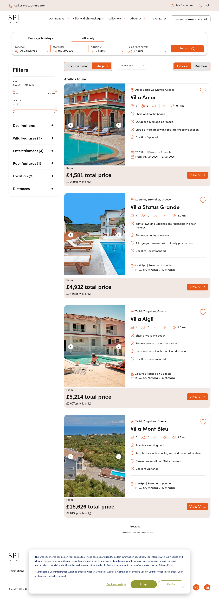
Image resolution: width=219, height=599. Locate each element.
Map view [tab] (201, 66)
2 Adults (138, 50)
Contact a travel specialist (191, 19)
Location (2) (23, 175)
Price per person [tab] (78, 66)
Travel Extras (158, 18)
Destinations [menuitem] (16, 571)
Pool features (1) (27, 163)
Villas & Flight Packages (88, 18)
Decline (171, 584)
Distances (21, 188)
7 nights (101, 50)
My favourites (184, 5)
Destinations (24, 125)
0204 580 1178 (36, 5)
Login (207, 5)
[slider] (14, 90)
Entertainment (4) (28, 150)
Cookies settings (116, 584)
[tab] (34, 125)
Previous (135, 526)
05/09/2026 (65, 50)
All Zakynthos (28, 50)
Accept (144, 584)
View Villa (197, 175)
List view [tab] (182, 66)
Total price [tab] (101, 66)
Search (184, 48)
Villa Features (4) (27, 138)
